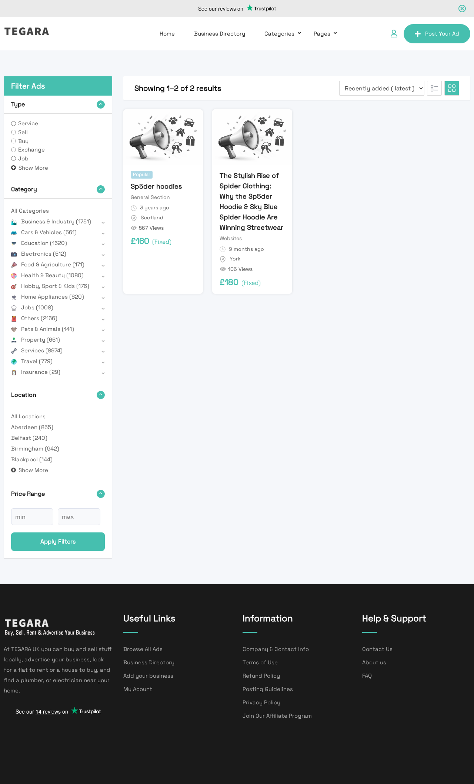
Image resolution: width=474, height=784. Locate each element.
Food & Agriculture (52, 264)
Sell (23, 132)
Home (167, 33)
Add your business (148, 675)
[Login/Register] (394, 33)
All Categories (30, 210)
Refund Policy (261, 675)
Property (40, 339)
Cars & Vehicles (49, 232)
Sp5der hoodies (156, 186)
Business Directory (219, 33)
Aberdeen (32, 427)
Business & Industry (56, 221)
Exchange (31, 149)
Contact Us (377, 648)
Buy (23, 140)
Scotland (152, 217)
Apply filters (58, 541)
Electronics (43, 253)
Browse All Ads (143, 648)
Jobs (37, 307)
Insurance (40, 371)
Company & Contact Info (276, 648)
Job (23, 158)
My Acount (137, 688)
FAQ (367, 675)
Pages (322, 33)
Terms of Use (260, 662)
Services (42, 350)
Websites (231, 238)
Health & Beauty (52, 275)
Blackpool (32, 459)
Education (44, 242)
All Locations (28, 416)
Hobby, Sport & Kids (55, 285)
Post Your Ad (442, 33)
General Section (150, 197)
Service (28, 123)
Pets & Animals (47, 328)
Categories (279, 33)
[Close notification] (462, 8)
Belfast (29, 437)
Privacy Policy (261, 702)
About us (374, 662)
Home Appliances (52, 296)
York (235, 258)
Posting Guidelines (268, 688)
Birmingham (35, 448)
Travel (37, 361)
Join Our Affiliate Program (277, 715)
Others (39, 318)
